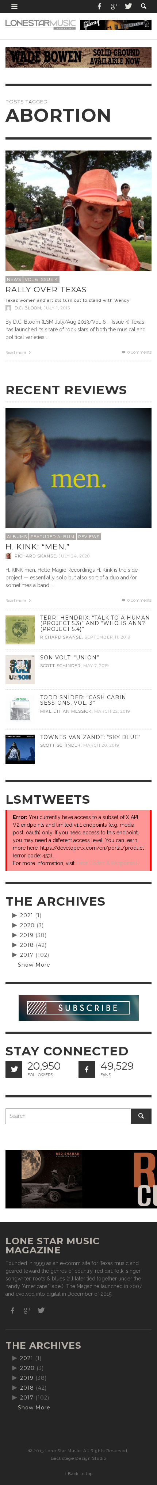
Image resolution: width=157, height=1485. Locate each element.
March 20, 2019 (101, 745)
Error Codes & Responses (107, 863)
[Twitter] (128, 6)
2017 (27, 955)
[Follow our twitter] (13, 1069)
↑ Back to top (78, 1473)
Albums (17, 536)
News (14, 279)
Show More (34, 965)
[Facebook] (100, 6)
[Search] (14, 6)
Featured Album (52, 536)
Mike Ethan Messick (66, 711)
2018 (27, 945)
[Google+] (114, 6)
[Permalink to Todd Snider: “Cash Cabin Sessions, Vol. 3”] (20, 709)
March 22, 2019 (112, 711)
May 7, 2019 (96, 666)
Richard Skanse (35, 556)
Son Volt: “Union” (69, 657)
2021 (26, 915)
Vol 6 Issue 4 (41, 279)
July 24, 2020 (74, 556)
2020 (27, 925)
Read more (16, 352)
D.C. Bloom (28, 308)
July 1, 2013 (57, 308)
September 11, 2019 (107, 637)
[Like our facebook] (86, 1069)
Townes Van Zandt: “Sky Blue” (90, 737)
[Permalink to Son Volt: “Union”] (20, 669)
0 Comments (139, 352)
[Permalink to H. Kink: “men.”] (78, 480)
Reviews (89, 536)
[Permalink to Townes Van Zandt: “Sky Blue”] (20, 749)
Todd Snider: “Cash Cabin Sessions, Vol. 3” (83, 700)
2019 (27, 935)
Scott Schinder (60, 666)
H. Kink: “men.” (37, 546)
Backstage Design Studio (78, 1458)
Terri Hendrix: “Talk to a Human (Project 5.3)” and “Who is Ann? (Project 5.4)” (95, 623)
